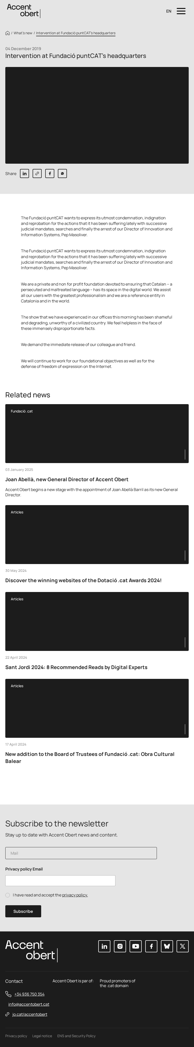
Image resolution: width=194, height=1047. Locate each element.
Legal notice (42, 1035)
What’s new (23, 33)
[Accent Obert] (23, 10)
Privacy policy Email (24, 869)
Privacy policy (16, 1035)
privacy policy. (75, 895)
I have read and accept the (50, 895)
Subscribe (23, 911)
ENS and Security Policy (76, 1035)
